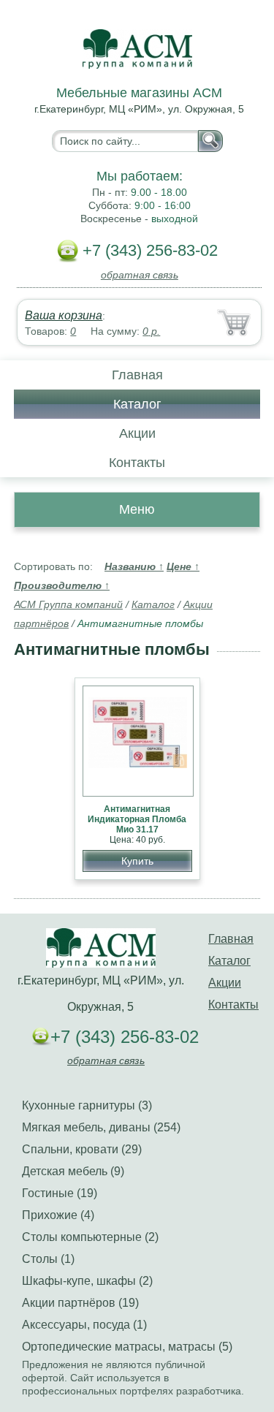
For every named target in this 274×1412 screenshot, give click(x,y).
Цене (183, 566)
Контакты (137, 462)
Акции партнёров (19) (80, 1303)
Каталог (137, 404)
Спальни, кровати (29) (82, 1149)
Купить (137, 861)
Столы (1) (48, 1259)
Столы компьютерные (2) (90, 1237)
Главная (137, 375)
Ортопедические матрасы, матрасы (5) (127, 1346)
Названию (134, 566)
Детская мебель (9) (73, 1171)
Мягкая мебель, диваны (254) (101, 1127)
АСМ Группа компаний (68, 604)
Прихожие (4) (58, 1215)
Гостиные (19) (59, 1193)
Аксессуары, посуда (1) (84, 1324)
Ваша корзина (63, 315)
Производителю (62, 585)
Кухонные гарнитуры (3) (87, 1105)
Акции (137, 433)
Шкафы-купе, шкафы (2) (87, 1281)
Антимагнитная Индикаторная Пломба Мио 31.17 (137, 819)
